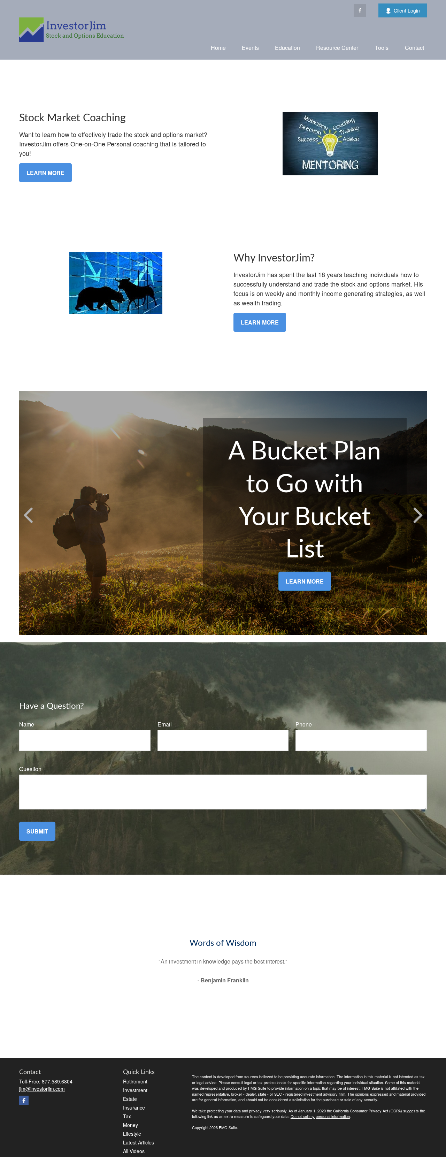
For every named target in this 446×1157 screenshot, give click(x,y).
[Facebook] (360, 10)
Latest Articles (138, 1142)
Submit (37, 831)
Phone (303, 724)
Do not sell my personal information (320, 1116)
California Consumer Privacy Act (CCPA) (367, 1110)
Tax (127, 1116)
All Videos (134, 1151)
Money (130, 1124)
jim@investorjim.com (42, 1088)
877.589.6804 (57, 1081)
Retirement (135, 1081)
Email (164, 724)
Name (26, 724)
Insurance (134, 1107)
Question (30, 769)
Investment (135, 1090)
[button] (218, 47)
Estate (130, 1098)
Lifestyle (132, 1133)
